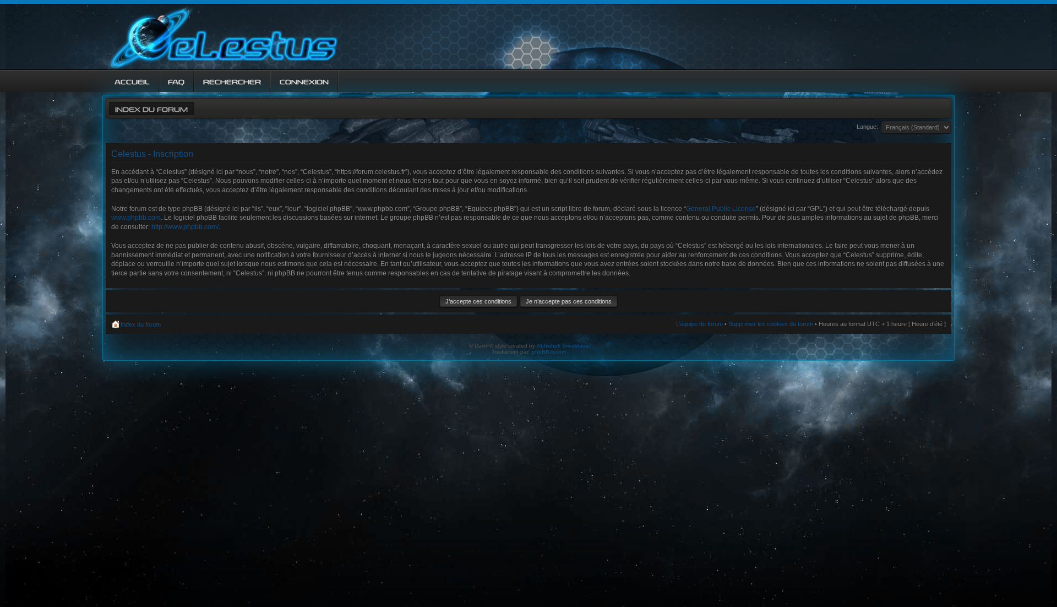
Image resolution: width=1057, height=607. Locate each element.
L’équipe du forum (699, 324)
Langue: (867, 126)
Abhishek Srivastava (563, 346)
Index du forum (151, 108)
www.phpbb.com (136, 217)
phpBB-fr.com (549, 352)
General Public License (721, 209)
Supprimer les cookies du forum (770, 324)
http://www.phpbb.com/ (185, 227)
